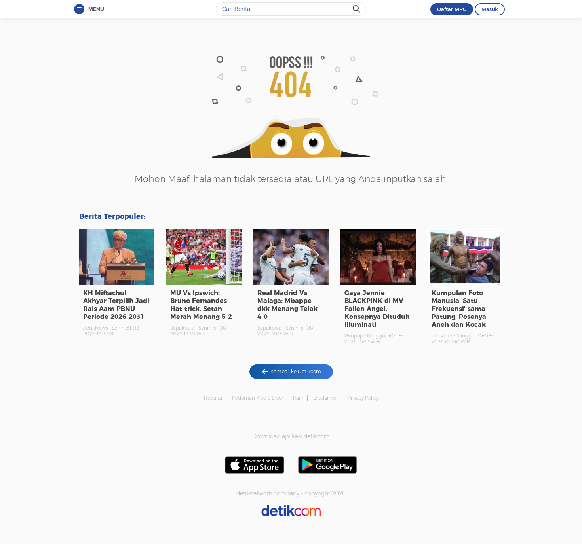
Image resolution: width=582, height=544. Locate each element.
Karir (298, 398)
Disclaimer (325, 398)
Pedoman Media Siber (257, 398)
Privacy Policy (363, 398)
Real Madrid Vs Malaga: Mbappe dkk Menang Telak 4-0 (287, 304)
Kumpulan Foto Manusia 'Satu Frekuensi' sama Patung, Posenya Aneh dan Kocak (459, 308)
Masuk (489, 9)
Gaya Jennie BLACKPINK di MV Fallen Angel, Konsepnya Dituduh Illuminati (377, 308)
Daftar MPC (451, 9)
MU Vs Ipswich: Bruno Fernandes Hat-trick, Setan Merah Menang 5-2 (201, 304)
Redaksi (213, 398)
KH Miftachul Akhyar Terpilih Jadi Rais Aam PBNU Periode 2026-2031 (116, 304)
